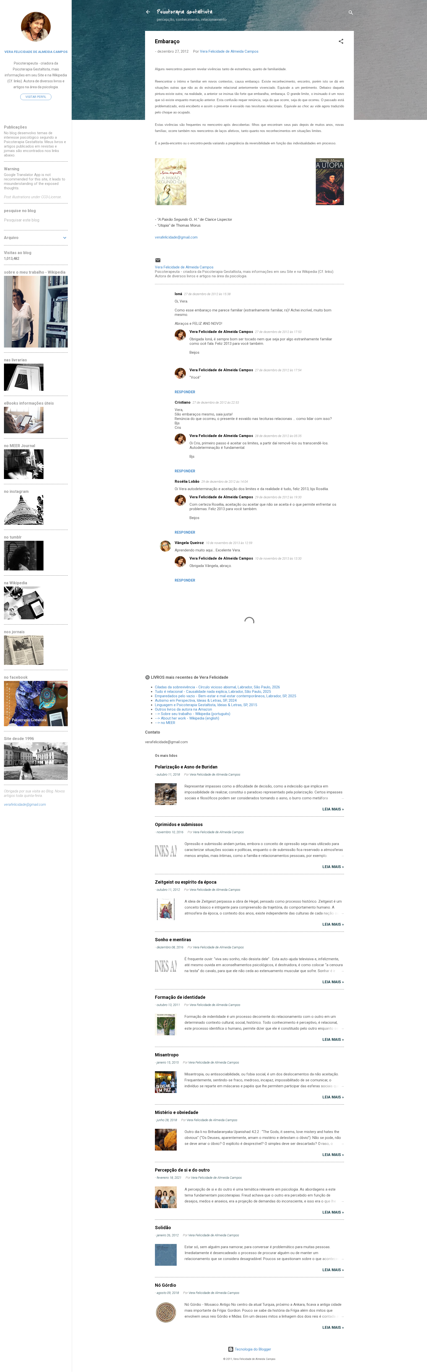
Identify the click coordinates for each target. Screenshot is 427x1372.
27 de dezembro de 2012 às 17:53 (278, 332)
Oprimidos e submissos (179, 824)
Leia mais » (333, 809)
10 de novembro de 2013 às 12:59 (229, 543)
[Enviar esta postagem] (158, 262)
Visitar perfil (35, 97)
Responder (185, 392)
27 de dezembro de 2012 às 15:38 (207, 294)
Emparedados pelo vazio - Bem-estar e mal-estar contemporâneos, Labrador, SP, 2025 (225, 696)
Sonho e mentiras (173, 939)
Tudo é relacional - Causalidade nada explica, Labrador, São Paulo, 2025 (213, 691)
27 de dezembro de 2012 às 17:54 (278, 370)
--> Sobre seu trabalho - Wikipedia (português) (192, 714)
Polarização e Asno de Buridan (186, 766)
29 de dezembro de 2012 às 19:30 (278, 497)
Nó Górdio (165, 1285)
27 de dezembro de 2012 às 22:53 (215, 402)
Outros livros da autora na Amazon (183, 709)
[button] (341, 42)
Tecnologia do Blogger (252, 1349)
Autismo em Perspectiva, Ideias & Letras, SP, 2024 (196, 700)
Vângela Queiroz (189, 543)
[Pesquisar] (351, 13)
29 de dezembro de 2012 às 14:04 (224, 481)
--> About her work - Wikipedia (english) (187, 718)
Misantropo (167, 1054)
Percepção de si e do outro (182, 1170)
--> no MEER (165, 722)
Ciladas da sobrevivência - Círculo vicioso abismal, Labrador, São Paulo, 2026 (217, 687)
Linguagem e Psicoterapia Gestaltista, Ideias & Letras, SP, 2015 (206, 705)
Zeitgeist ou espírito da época (185, 882)
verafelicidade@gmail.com (176, 237)
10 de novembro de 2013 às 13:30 (278, 558)
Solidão (163, 1227)
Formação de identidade (180, 997)
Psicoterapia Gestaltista (184, 12)
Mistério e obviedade (176, 1112)
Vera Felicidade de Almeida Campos (221, 331)
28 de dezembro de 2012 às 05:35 (278, 436)
